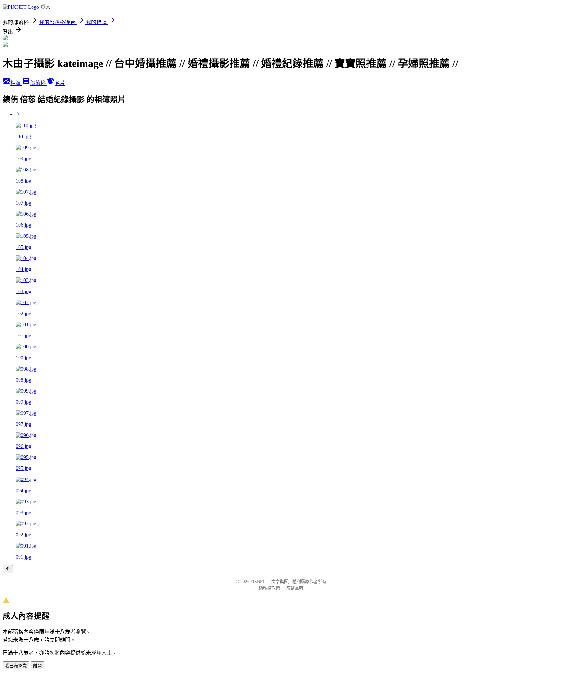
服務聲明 (294, 588)
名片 (60, 83)
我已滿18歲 (16, 665)
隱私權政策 (269, 588)
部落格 (38, 83)
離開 (37, 665)
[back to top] (8, 569)
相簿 (16, 83)
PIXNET (257, 581)
